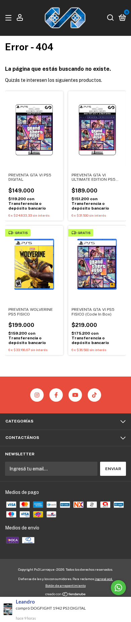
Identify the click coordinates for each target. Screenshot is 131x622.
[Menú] (9, 18)
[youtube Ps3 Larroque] (75, 395)
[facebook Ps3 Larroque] (56, 395)
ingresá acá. (104, 579)
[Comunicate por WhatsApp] (118, 587)
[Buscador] (110, 18)
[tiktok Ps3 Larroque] (94, 395)
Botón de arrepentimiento (65, 585)
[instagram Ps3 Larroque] (37, 395)
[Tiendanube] (66, 595)
